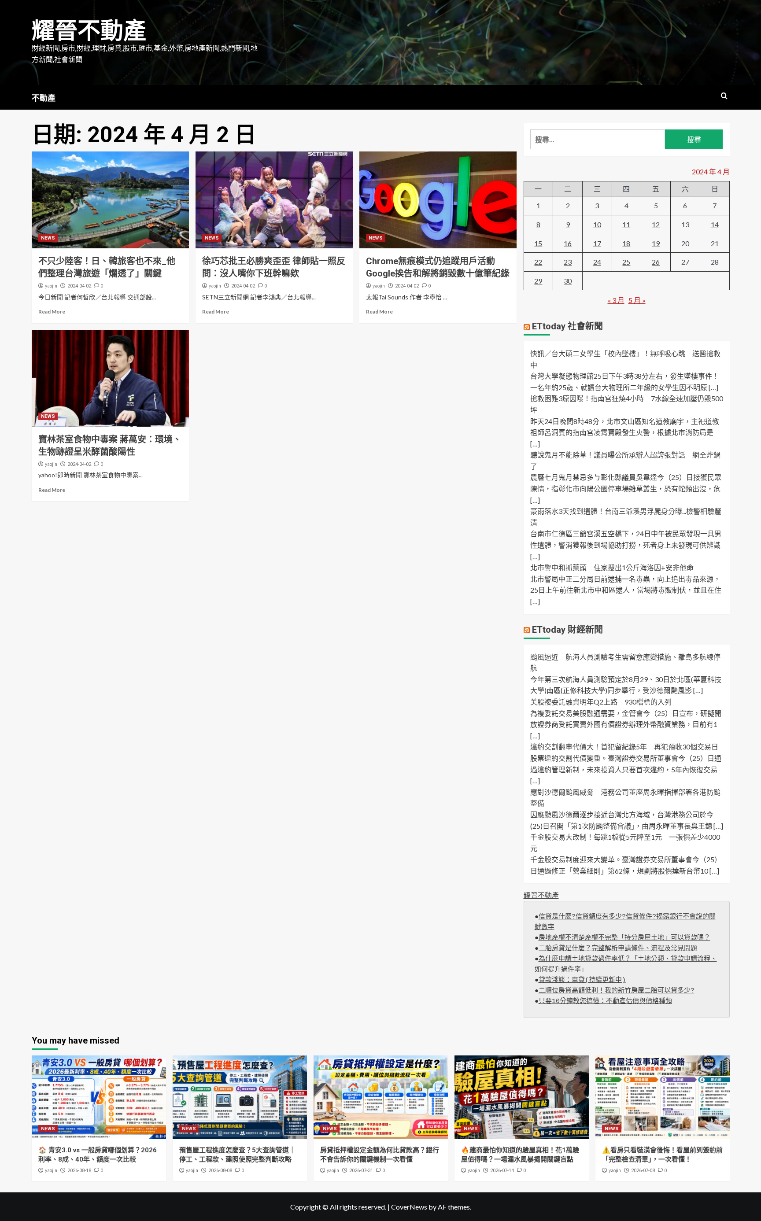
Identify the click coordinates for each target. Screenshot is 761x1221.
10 (597, 224)
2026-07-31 (361, 1170)
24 (597, 262)
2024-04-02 (79, 286)
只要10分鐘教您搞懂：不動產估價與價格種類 (605, 1001)
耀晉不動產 (89, 31)
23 (568, 262)
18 (626, 243)
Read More (51, 311)
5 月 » (637, 300)
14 (715, 224)
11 (626, 224)
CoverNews (409, 1207)
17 (597, 243)
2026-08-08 (220, 1170)
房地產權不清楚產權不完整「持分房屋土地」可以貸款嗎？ (624, 938)
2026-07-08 (643, 1170)
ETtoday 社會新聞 (567, 326)
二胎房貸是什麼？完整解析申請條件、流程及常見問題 (618, 948)
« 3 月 (616, 300)
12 (656, 224)
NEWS (48, 238)
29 (538, 281)
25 (626, 262)
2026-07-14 (502, 1170)
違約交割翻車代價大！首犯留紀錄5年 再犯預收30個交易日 (624, 746)
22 (538, 262)
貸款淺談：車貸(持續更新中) (582, 980)
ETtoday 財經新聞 (567, 629)
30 (568, 281)
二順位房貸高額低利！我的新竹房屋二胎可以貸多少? (617, 991)
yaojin (51, 286)
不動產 (43, 98)
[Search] (724, 96)
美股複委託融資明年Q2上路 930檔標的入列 (601, 701)
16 (568, 243)
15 (538, 243)
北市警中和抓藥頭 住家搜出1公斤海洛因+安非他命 (612, 567)
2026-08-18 (79, 1170)
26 (656, 262)
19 (656, 243)
